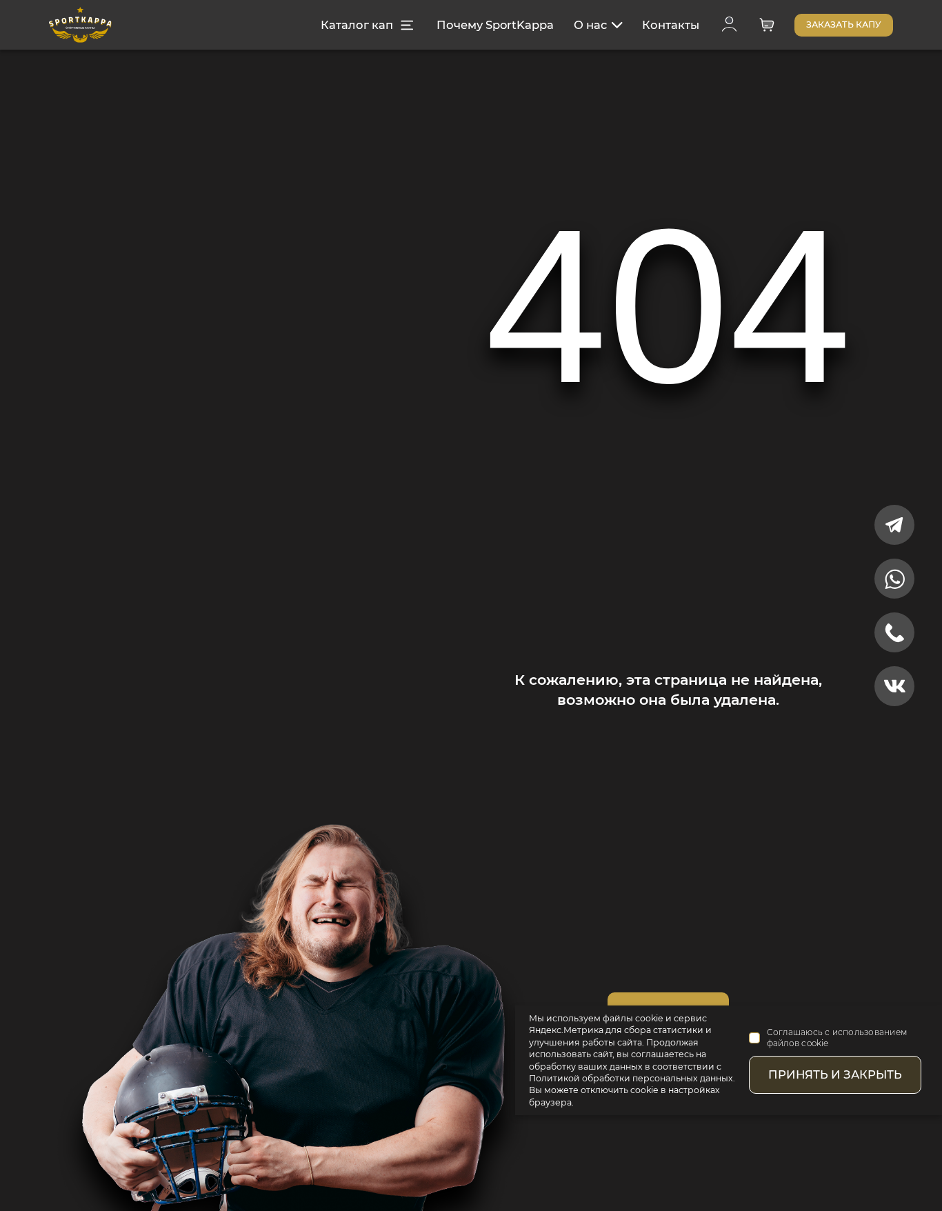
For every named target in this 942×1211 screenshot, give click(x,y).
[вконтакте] (894, 686)
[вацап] (894, 579)
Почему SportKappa (495, 25)
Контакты (670, 25)
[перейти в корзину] (766, 25)
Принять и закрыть (835, 1074)
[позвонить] (894, 632)
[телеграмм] (894, 525)
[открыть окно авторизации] (729, 25)
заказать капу (843, 24)
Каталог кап (357, 25)
